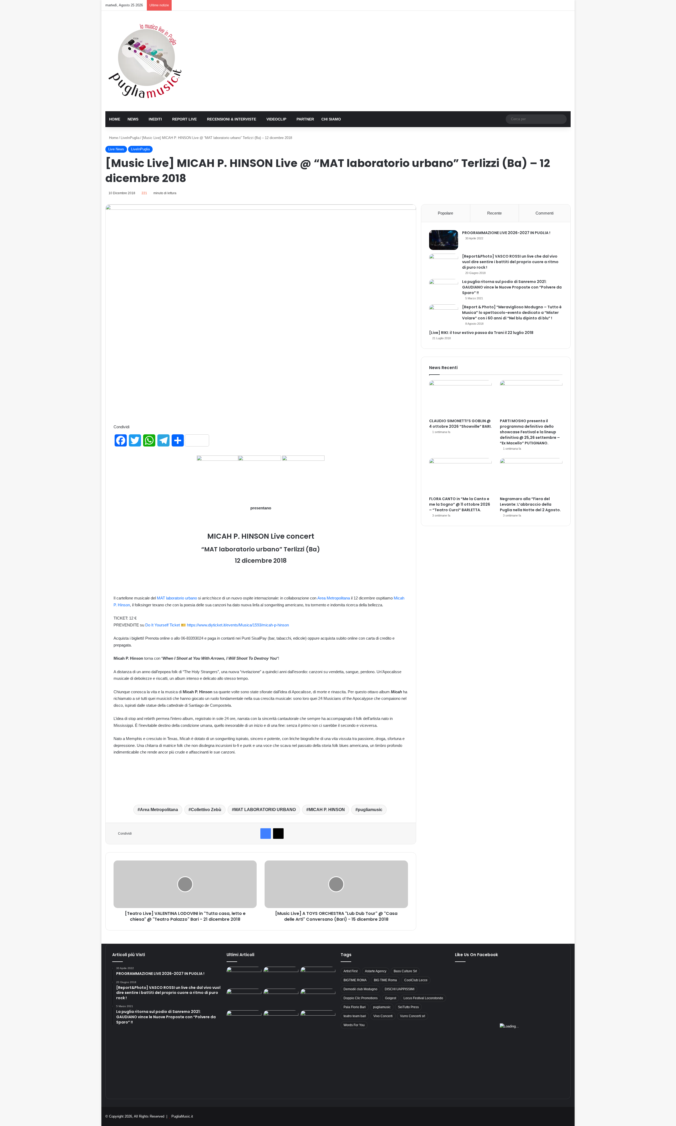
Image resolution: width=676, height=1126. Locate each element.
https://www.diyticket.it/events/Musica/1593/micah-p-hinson (238, 625)
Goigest (390, 998)
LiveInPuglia (130, 138)
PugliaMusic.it (182, 1116)
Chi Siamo (331, 119)
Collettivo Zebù (206, 809)
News (133, 119)
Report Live (184, 119)
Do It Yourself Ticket (162, 625)
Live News (116, 149)
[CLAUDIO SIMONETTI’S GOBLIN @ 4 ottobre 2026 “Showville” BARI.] (460, 398)
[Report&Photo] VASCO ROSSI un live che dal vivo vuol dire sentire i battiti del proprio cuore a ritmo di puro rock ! (510, 262)
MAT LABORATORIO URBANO (265, 809)
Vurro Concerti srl (412, 1016)
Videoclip (276, 119)
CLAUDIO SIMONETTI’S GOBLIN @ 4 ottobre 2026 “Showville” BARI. (460, 423)
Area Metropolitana (333, 598)
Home (114, 119)
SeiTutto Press (408, 1007)
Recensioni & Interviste (231, 119)
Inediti (155, 119)
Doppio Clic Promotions (361, 998)
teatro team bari (355, 1016)
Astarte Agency (375, 971)
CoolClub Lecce (416, 980)
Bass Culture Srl (405, 971)
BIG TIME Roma (385, 980)
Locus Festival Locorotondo (423, 998)
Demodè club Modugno (360, 989)
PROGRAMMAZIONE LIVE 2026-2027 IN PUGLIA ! (506, 232)
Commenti (544, 213)
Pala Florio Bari (355, 1007)
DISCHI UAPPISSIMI (399, 989)
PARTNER (305, 119)
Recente (494, 213)
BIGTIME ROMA (355, 980)
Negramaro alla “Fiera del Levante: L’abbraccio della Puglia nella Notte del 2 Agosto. (530, 504)
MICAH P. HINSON (327, 809)
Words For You (354, 1025)
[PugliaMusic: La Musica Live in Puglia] (145, 61)
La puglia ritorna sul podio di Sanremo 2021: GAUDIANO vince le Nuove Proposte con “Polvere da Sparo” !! (512, 287)
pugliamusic (370, 809)
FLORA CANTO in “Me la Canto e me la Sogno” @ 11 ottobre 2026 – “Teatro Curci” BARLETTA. (459, 504)
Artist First (351, 971)
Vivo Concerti (383, 1016)
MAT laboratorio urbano (177, 598)
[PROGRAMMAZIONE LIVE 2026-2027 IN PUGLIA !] (443, 240)
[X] (278, 833)
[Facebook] (265, 833)
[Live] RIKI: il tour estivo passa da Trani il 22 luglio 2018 (481, 332)
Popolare (445, 213)
